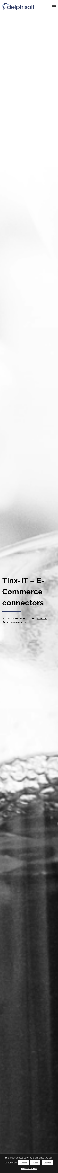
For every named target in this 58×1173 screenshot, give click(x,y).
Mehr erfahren (29, 1168)
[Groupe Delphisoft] (18, 8)
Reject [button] (35, 1163)
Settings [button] (47, 1163)
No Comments (16, 622)
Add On (42, 618)
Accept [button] (23, 1163)
